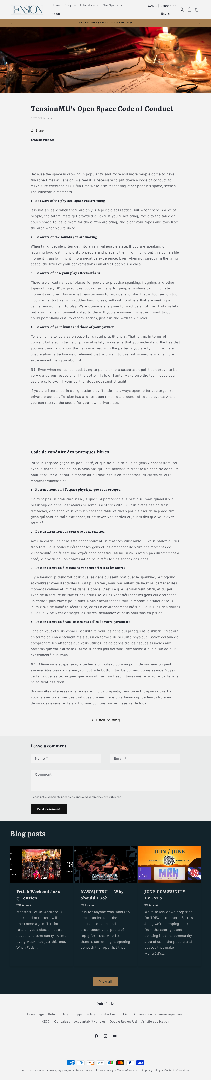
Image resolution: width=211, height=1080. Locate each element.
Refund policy (58, 1014)
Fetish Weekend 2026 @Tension (38, 895)
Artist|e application (155, 1021)
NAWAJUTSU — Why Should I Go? (102, 895)
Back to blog (108, 720)
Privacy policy (104, 1070)
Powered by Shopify (59, 1070)
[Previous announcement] (11, 23)
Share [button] (39, 130)
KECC (46, 1021)
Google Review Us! (123, 1021)
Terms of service (127, 1070)
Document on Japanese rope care (157, 1014)
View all (105, 981)
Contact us (107, 1014)
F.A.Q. (124, 1014)
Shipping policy (151, 1070)
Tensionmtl (39, 1070)
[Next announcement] (199, 23)
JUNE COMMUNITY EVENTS (164, 895)
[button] (70, 5)
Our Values (62, 1021)
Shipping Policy (84, 1014)
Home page (35, 1014)
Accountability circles (90, 1021)
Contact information (176, 1070)
